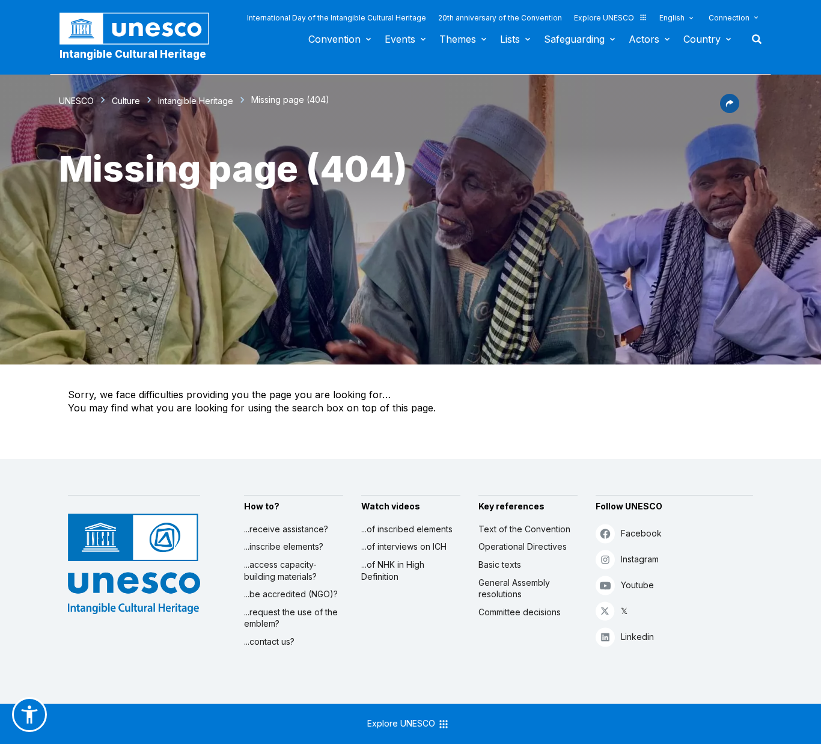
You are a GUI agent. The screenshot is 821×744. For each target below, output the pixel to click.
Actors (644, 39)
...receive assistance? (286, 529)
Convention (334, 39)
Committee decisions (519, 612)
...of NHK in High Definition (392, 570)
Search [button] (753, 39)
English (672, 17)
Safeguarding (574, 39)
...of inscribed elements (407, 529)
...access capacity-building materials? (280, 570)
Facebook (641, 533)
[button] (729, 109)
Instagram (640, 559)
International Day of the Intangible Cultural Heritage (336, 17)
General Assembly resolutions (514, 588)
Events (400, 39)
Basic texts (499, 564)
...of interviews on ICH (404, 546)
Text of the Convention (524, 529)
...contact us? (269, 641)
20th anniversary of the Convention (500, 17)
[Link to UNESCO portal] (141, 29)
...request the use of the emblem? (291, 618)
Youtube (637, 585)
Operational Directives (522, 546)
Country (702, 39)
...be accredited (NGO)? (291, 594)
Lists (510, 39)
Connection (729, 17)
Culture (126, 101)
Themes (457, 39)
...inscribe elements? (283, 546)
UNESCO (76, 101)
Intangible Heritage (195, 101)
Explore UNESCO (604, 17)
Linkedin (637, 637)
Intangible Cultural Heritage (133, 54)
